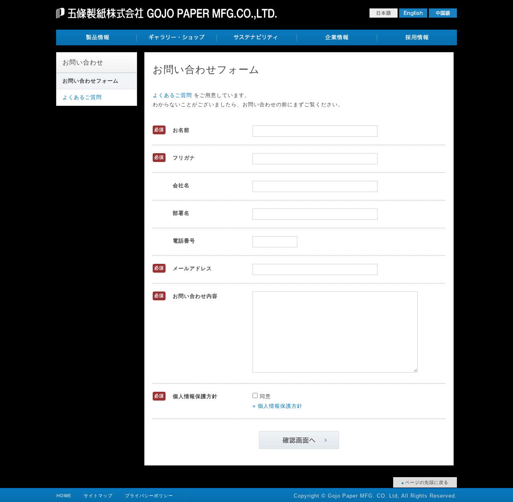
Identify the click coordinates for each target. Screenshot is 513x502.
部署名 (181, 213)
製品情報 (96, 37)
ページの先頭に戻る (426, 482)
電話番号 (184, 241)
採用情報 (417, 37)
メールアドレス (192, 268)
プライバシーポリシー (149, 495)
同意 (264, 396)
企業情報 (337, 37)
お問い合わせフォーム (91, 81)
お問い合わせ (83, 62)
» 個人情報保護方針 (277, 406)
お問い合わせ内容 (195, 296)
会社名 (181, 185)
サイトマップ (98, 495)
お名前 (181, 130)
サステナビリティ (256, 37)
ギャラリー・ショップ (176, 37)
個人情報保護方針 (195, 396)
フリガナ (184, 158)
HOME (64, 495)
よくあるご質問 (82, 97)
